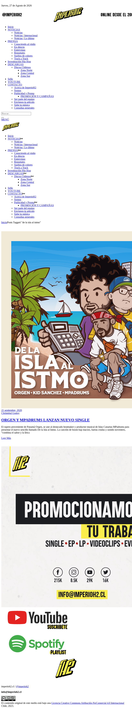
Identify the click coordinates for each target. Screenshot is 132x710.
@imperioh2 (22, 686)
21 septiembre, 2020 (11, 410)
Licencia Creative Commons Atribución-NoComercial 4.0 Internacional (88, 703)
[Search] (2, 117)
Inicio (4, 222)
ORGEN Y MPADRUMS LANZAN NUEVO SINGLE (45, 420)
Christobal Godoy (10, 413)
